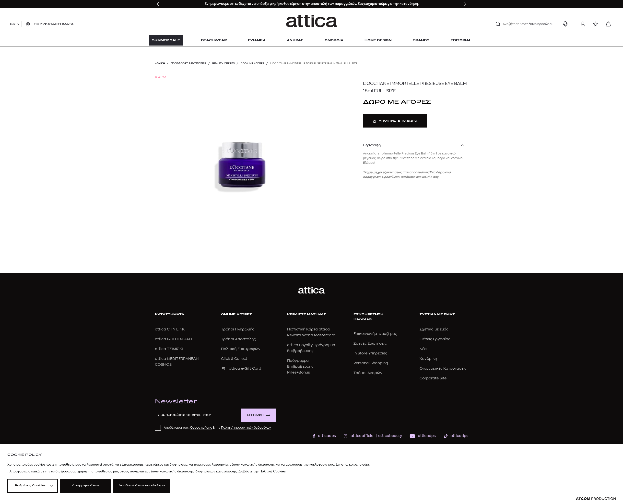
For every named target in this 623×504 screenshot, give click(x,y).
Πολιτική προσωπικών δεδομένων (246, 427)
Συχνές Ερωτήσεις (370, 343)
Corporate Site (433, 378)
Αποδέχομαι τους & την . (217, 427)
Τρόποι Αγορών (367, 373)
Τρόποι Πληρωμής (237, 329)
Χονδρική (428, 359)
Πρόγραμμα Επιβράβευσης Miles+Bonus (300, 366)
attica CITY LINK (170, 329)
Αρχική (160, 63)
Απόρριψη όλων (85, 485)
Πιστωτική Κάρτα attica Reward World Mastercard (311, 332)
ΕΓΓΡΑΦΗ (255, 415)
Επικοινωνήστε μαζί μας (375, 334)
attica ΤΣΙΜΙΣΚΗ (170, 349)
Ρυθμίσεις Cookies (30, 485)
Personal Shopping (370, 363)
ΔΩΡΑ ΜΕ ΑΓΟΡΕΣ (252, 63)
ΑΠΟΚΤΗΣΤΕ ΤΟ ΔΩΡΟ (398, 121)
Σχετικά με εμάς (434, 329)
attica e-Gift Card (245, 368)
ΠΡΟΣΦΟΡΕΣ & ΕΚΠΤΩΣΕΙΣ (188, 63)
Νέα (423, 349)
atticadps (327, 436)
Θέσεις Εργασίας (435, 339)
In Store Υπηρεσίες (370, 353)
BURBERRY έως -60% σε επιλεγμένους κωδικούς (276, 3)
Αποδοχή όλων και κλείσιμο (141, 485)
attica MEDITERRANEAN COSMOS (177, 361)
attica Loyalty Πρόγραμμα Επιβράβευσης (311, 348)
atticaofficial (363, 436)
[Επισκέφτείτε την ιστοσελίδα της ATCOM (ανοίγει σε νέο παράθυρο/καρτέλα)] (596, 498)
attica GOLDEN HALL (174, 339)
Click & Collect (234, 359)
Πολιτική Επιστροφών (240, 349)
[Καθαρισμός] (556, 24)
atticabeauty (388, 436)
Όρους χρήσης (201, 427)
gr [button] (12, 24)
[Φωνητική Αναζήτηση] (565, 24)
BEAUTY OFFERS (223, 63)
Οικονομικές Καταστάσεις (443, 368)
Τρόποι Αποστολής (238, 339)
